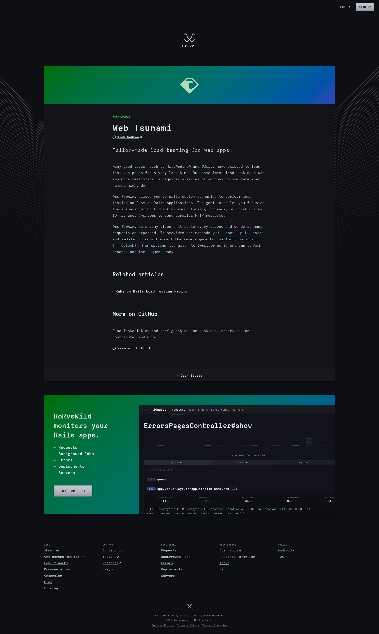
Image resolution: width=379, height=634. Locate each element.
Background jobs (176, 557)
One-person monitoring (65, 557)
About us (52, 550)
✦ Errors (63, 460)
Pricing (51, 588)
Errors (167, 563)
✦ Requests (65, 447)
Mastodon (110, 563)
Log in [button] (345, 7)
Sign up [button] (365, 7)
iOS (281, 557)
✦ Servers (64, 472)
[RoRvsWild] (189, 605)
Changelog (53, 576)
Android (285, 550)
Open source (230, 550)
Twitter (109, 557)
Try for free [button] (73, 491)
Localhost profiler (237, 557)
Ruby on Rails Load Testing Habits (151, 291)
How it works (56, 563)
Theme (224, 563)
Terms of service (214, 625)
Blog (48, 582)
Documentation (57, 569)
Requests (169, 550)
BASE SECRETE (213, 615)
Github (225, 569)
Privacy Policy (188, 625)
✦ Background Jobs (74, 454)
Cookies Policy (163, 625)
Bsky (107, 569)
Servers (168, 576)
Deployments (172, 569)
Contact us (112, 550)
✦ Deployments (69, 466)
